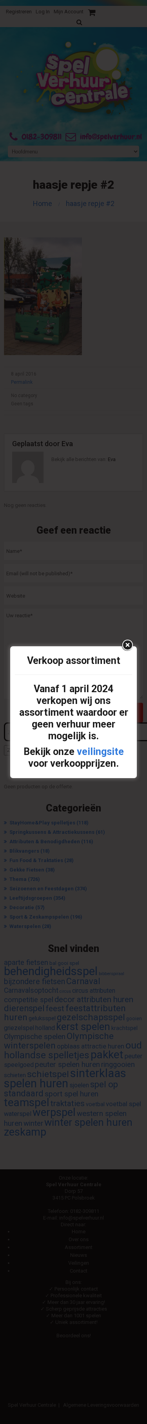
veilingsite (100, 751)
